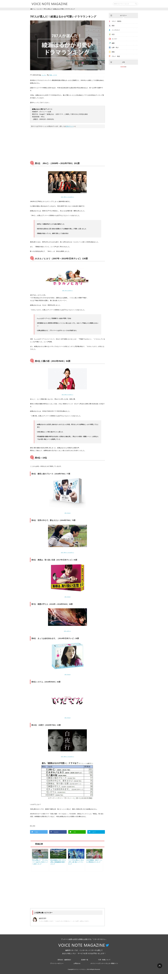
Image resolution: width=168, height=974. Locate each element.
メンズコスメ (116, 30)
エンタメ (44, 75)
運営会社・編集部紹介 (64, 959)
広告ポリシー (70, 126)
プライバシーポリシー (56, 963)
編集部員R (42, 918)
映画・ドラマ (53, 75)
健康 (113, 43)
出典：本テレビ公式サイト (67, 290)
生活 (113, 34)
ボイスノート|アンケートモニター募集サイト (104, 963)
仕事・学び (115, 47)
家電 (113, 52)
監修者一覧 (84, 959)
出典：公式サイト (67, 631)
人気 (123, 62)
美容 (113, 25)
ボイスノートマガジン (80, 969)
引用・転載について (104, 959)
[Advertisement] (48, 143)
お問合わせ (77, 963)
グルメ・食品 (116, 56)
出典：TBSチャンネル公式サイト (67, 196)
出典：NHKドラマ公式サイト (67, 394)
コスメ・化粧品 (116, 21)
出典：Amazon (67, 596)
